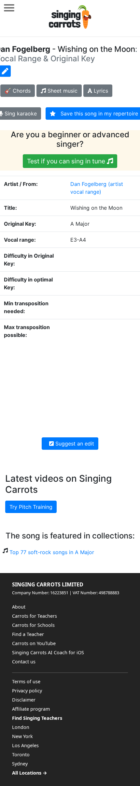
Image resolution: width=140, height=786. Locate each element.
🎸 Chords (18, 90)
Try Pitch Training (30, 507)
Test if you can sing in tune (67, 161)
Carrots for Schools (33, 625)
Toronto (21, 754)
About (18, 607)
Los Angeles (25, 745)
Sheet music (61, 90)
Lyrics (100, 90)
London (20, 727)
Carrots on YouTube (34, 643)
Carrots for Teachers (34, 616)
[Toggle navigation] (9, 8)
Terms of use (26, 681)
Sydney (20, 764)
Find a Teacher (28, 634)
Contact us (23, 661)
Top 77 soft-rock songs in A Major (51, 552)
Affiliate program (31, 709)
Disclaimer (23, 700)
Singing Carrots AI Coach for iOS (48, 652)
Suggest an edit (74, 443)
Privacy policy (27, 691)
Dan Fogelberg (88, 184)
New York (22, 736)
